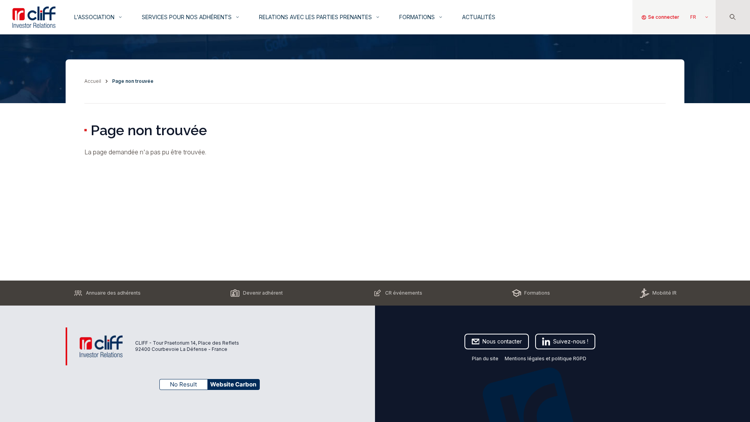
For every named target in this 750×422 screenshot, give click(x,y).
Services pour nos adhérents (191, 17)
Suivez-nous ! (570, 341)
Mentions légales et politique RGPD (546, 358)
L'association (98, 17)
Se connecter (660, 17)
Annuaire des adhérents (113, 293)
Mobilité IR (664, 293)
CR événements (403, 293)
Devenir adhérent (263, 293)
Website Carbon (233, 384)
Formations (421, 17)
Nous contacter (502, 341)
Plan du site (485, 358)
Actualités (478, 17)
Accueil (92, 81)
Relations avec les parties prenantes (319, 17)
